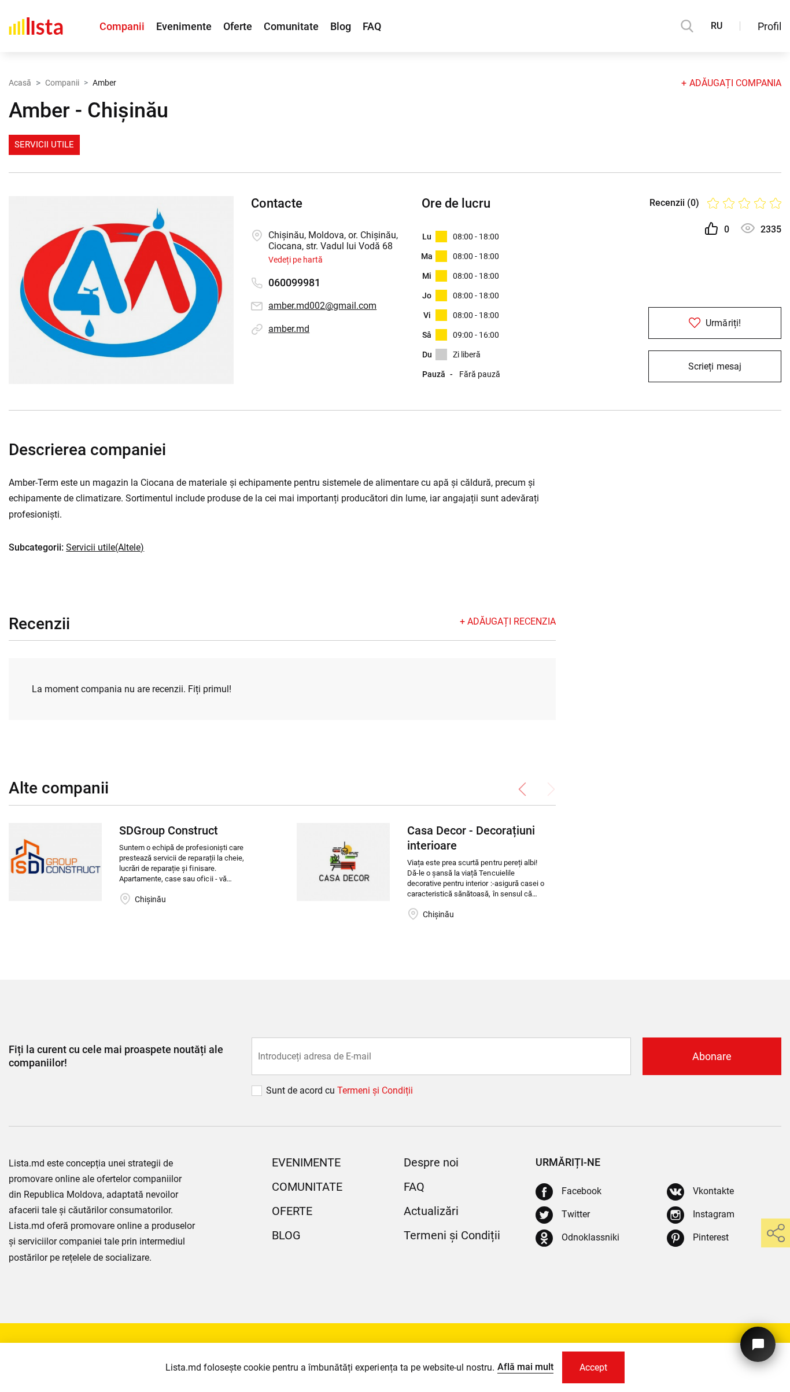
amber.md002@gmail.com (322, 305)
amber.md (288, 328)
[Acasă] (36, 26)
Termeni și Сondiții (375, 1090)
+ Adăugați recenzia (508, 621)
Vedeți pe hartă (295, 259)
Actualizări (431, 1211)
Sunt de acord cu (301, 1090)
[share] (775, 1233)
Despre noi (431, 1162)
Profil (769, 26)
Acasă (20, 82)
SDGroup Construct (168, 830)
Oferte (237, 26)
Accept (593, 1367)
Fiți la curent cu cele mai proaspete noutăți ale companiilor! (116, 1056)
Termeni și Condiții (452, 1235)
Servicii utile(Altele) (105, 547)
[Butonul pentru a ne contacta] (758, 1344)
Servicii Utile (44, 144)
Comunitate (291, 26)
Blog (340, 26)
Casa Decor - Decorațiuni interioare (471, 838)
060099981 (294, 282)
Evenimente (184, 26)
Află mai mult (525, 1366)
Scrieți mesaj (714, 366)
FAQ (372, 26)
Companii (122, 26)
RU (716, 25)
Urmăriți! (721, 322)
